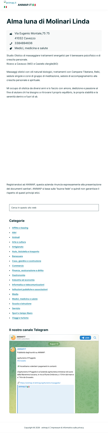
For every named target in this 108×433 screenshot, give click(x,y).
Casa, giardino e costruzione (26, 261)
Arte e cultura (19, 242)
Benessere (17, 256)
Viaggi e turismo (20, 317)
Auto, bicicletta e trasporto (25, 251)
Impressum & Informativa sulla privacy (67, 427)
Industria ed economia (23, 280)
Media (15, 294)
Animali (16, 237)
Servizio (16, 308)
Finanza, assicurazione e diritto (28, 270)
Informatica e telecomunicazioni (28, 284)
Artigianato (17, 246)
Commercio (18, 265)
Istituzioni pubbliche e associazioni (30, 289)
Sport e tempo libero (22, 313)
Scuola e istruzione (21, 303)
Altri (14, 232)
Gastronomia (18, 275)
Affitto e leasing (20, 227)
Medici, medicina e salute (25, 299)
